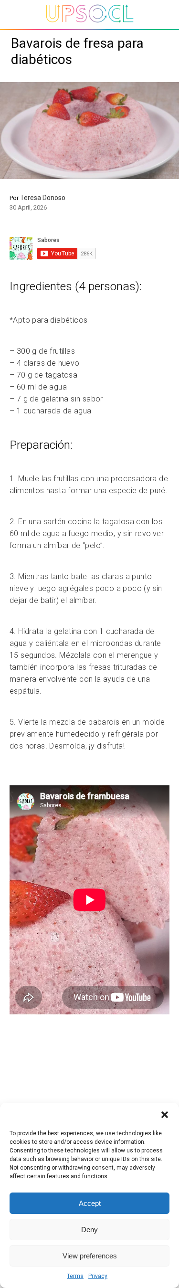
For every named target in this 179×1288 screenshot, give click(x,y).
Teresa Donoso (42, 197)
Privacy (97, 1276)
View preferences (90, 1256)
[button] (164, 1114)
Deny (89, 1229)
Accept (90, 1203)
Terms (75, 1276)
